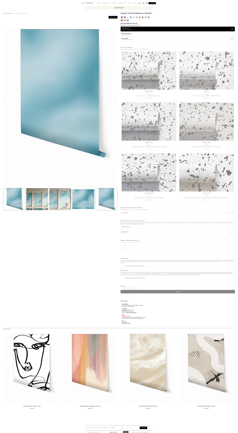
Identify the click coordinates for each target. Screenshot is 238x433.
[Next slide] (115, 101)
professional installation (131, 312)
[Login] (143, 3)
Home (4, 13)
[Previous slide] (5, 101)
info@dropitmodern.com (94, 432)
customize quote (152, 3)
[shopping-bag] (147, 3)
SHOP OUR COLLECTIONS (119, 7)
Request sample (113, 17)
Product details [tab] (124, 301)
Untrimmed (124, 310)
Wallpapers (8, 13)
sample (128, 25)
